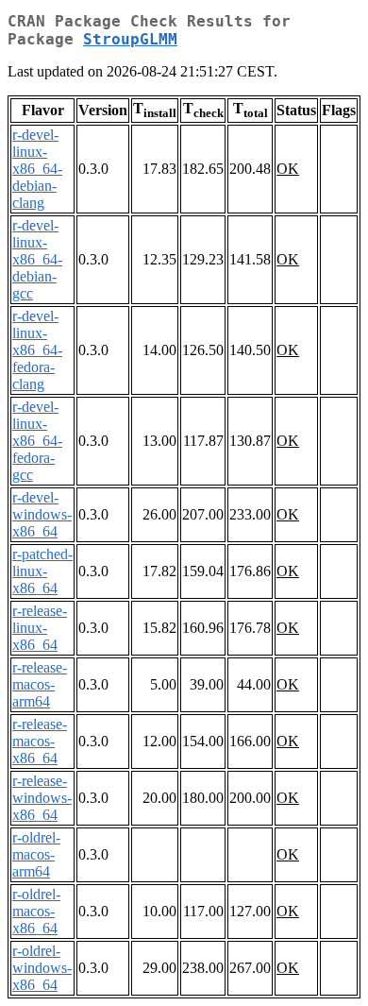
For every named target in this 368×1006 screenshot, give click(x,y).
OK (287, 169)
